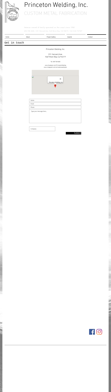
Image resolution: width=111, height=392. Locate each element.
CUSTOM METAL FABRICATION (55, 14)
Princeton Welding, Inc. (56, 5)
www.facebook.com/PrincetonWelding (55, 65)
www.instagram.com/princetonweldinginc (55, 67)
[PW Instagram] (99, 332)
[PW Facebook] (92, 332)
